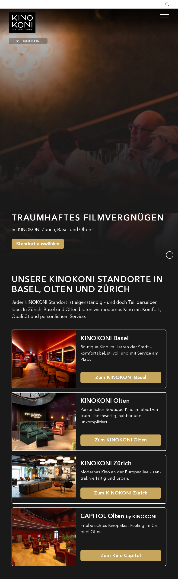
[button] (169, 255)
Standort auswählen (37, 244)
